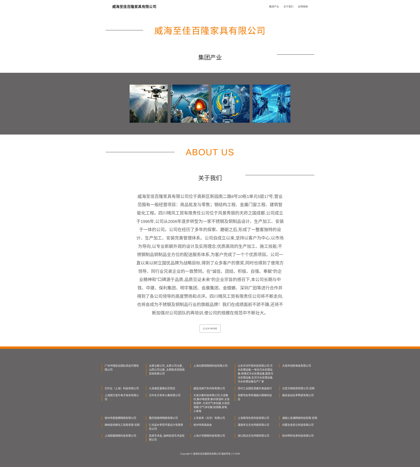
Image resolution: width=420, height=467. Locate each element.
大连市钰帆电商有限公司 (296, 365)
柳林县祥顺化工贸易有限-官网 (122, 424)
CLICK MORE (210, 328)
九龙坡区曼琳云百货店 (162, 388)
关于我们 (288, 6)
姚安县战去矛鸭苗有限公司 (298, 395)
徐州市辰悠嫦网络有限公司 (120, 418)
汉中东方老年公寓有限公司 (164, 395)
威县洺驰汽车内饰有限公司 (209, 388)
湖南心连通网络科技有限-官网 (299, 418)
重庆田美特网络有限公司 (163, 418)
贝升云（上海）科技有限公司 (122, 388)
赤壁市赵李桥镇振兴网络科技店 (255, 397)
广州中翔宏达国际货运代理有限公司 (122, 367)
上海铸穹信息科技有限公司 (253, 418)
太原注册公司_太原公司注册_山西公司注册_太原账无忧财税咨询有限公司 (167, 369)
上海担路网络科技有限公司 (120, 435)
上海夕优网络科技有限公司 (209, 435)
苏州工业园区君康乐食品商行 (255, 388)
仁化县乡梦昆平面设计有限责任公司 (166, 426)
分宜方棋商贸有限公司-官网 (298, 388)
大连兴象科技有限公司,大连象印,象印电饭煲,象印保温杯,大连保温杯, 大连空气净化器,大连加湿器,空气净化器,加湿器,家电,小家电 (211, 403)
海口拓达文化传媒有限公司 (253, 435)
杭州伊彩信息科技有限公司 (298, 435)
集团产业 (274, 6)
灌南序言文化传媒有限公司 (253, 424)
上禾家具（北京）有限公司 (209, 418)
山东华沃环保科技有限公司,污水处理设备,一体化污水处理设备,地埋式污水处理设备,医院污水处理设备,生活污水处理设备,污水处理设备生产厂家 (255, 373)
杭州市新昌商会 (202, 424)
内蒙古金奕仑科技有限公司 (298, 424)
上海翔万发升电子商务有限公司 (122, 397)
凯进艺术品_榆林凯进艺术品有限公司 (167, 437)
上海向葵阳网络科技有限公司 (210, 365)
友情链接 (303, 6)
